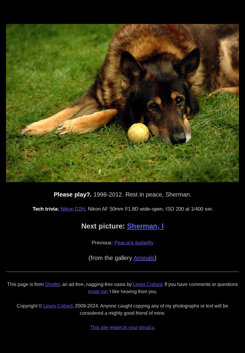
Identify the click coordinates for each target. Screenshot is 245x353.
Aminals (144, 258)
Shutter (52, 284)
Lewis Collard (147, 284)
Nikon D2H (73, 209)
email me (97, 291)
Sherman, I (145, 226)
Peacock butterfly (134, 243)
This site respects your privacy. (122, 327)
